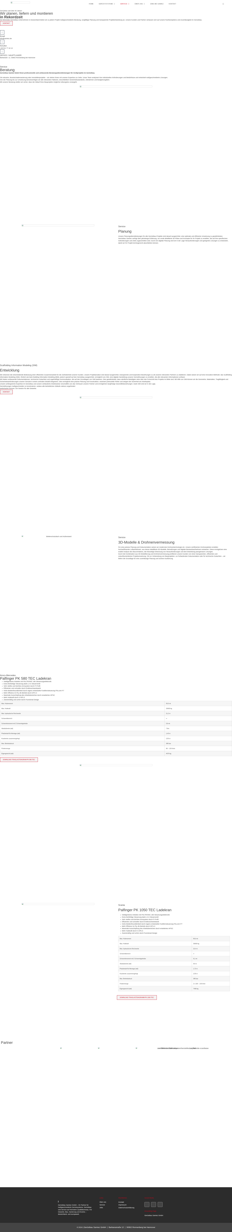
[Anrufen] (2, 42)
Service (123, 4)
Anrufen (3, 46)
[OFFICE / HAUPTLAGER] (2, 51)
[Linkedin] (153, 1204)
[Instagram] (146, 1204)
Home (91, 4)
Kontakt (172, 4)
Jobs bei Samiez (157, 4)
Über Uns (139, 4)
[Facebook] (160, 1204)
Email (2, 36)
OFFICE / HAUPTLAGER (10, 55)
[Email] (2, 32)
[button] (223, 4)
